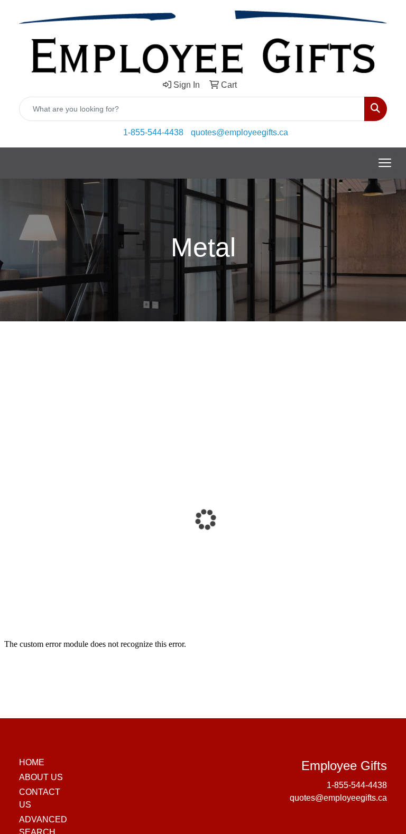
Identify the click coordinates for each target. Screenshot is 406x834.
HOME (31, 762)
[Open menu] (384, 162)
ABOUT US (41, 777)
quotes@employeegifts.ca (239, 132)
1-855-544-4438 (153, 132)
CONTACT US (39, 798)
